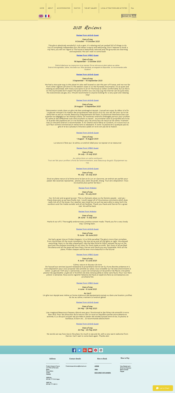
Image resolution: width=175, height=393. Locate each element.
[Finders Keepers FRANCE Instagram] (101, 350)
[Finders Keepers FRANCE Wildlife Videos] (90, 350)
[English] (41, 16)
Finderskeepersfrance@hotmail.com (76, 366)
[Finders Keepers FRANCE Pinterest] (96, 350)
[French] (47, 16)
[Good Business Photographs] (85, 350)
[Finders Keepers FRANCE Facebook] (74, 350)
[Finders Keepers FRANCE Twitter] (79, 350)
